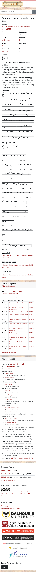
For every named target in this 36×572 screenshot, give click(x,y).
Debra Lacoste (6, 471)
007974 (31, 312)
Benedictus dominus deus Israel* (18, 312)
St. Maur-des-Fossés (17, 364)
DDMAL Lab (5, 477)
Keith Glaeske (9, 377)
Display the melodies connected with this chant (17, 276)
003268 (31, 303)
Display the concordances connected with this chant (17, 266)
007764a (31, 337)
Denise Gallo (9, 373)
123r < (15, 291)
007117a (31, 319)
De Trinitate (6, 40)
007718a (31, 346)
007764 (31, 333)
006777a (31, 328)
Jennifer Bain (6, 474)
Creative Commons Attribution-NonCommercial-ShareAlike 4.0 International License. (17, 494)
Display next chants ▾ (9, 353)
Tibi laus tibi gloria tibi (15, 333)
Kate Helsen (9, 399)
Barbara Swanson (10, 423)
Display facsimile (10, 293)
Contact (6, 506)
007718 (5, 51)
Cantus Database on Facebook (11, 509)
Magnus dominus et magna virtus (18, 314)
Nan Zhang (8, 384)
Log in (4, 567)
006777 (31, 323)
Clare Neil (8, 391)
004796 (31, 307)
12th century (10, 366)
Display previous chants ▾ (10, 298)
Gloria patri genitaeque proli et (18, 323)
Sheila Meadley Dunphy (12, 408)
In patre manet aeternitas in (17, 303)
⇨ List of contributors (8, 480)
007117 (31, 314)
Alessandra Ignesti (11, 412)
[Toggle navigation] (31, 4)
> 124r (20, 291)
